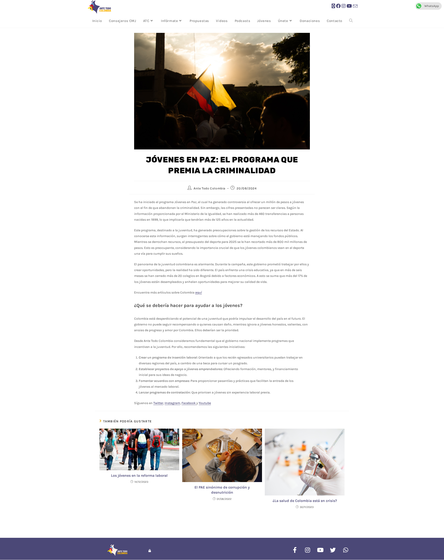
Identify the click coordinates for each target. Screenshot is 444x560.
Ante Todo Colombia (209, 188)
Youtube (205, 403)
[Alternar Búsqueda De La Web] (351, 21)
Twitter (158, 403)
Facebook (189, 403)
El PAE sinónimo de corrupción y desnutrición (222, 490)
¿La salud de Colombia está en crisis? (305, 500)
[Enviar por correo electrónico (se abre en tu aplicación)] (355, 6)
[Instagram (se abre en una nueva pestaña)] (343, 6)
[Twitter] (333, 550)
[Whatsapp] (346, 550)
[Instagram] (307, 550)
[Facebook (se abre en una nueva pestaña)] (338, 6)
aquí (198, 292)
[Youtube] (320, 550)
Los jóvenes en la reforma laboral (139, 475)
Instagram (172, 403)
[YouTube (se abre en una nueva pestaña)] (349, 6)
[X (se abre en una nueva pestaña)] (333, 6)
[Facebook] (295, 550)
